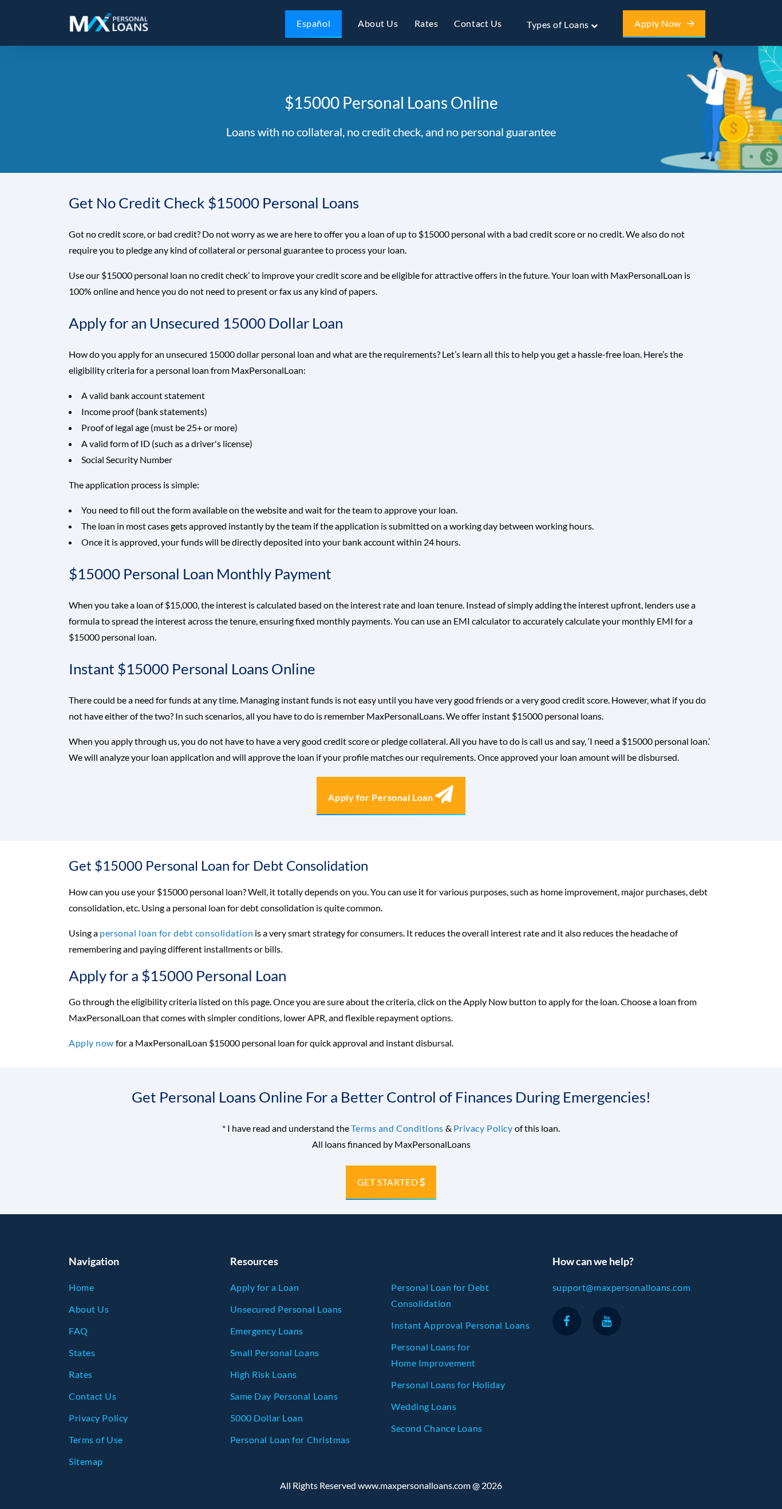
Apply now (91, 1042)
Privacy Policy (483, 1128)
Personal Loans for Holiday (448, 1384)
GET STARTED (387, 1181)
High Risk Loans (263, 1374)
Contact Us (478, 23)
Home (81, 1287)
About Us (378, 23)
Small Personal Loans (274, 1352)
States (82, 1352)
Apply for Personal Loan (381, 797)
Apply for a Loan (264, 1287)
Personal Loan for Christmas (290, 1439)
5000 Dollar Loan (266, 1417)
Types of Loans (559, 24)
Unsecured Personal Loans (286, 1308)
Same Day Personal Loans (284, 1396)
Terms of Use (96, 1439)
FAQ (78, 1330)
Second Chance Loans (437, 1428)
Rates (426, 23)
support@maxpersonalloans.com (621, 1287)
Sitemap (86, 1461)
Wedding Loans (423, 1406)
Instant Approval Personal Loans (460, 1325)
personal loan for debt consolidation (176, 932)
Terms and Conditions (397, 1128)
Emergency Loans (266, 1330)
